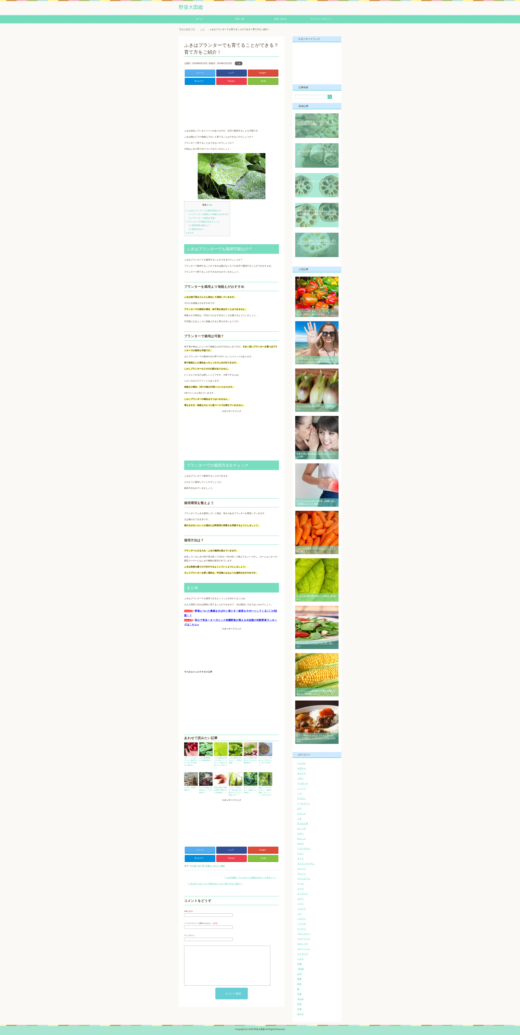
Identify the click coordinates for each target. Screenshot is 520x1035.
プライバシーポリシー (321, 19)
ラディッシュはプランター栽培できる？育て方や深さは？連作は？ (190, 761)
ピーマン (301, 929)
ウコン (300, 853)
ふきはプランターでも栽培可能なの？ (204, 210)
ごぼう (300, 778)
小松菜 (300, 969)
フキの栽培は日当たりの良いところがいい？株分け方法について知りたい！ (220, 763)
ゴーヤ (300, 889)
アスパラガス (303, 848)
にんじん (301, 813)
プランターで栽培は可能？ (202, 218)
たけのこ (301, 798)
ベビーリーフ (303, 939)
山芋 (299, 974)
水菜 (299, 994)
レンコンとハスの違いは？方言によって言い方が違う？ (265, 761)
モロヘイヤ (302, 944)
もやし (300, 833)
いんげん (301, 763)
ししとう (301, 788)
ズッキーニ (302, 894)
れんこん (301, 838)
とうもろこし (303, 803)
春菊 (299, 979)
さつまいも (302, 783)
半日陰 (193, 866)
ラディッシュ (303, 949)
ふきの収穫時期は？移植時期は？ (205, 759)
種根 (222, 866)
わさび (300, 843)
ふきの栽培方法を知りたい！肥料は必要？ (235, 760)
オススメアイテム (306, 863)
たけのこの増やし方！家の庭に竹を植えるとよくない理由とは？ (235, 791)
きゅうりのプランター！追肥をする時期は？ (250, 790)
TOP (189, 29)
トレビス (301, 909)
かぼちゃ (301, 768)
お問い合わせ (280, 19)
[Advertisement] (231, 106)
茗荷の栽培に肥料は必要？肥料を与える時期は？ (220, 790)
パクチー (301, 919)
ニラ (299, 914)
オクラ (300, 858)
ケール (300, 884)
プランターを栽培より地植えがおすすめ (209, 214)
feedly (263, 81)
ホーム (199, 19)
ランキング (302, 954)
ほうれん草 (302, 823)
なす (299, 808)
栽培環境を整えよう (199, 225)
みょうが (301, 828)
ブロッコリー (303, 934)
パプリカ (301, 924)
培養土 (208, 866)
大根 (299, 964)
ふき (238, 63)
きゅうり (301, 773)
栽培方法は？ (196, 229)
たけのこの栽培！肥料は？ (190, 789)
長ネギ (300, 1014)
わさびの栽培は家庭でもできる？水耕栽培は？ (250, 760)
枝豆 (299, 984)
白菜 (299, 1009)
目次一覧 (239, 19)
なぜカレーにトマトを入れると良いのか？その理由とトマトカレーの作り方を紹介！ (316, 738)
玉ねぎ (300, 999)
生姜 (299, 1004)
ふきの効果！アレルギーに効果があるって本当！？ (250, 877)
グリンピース (303, 879)
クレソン (301, 874)
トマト (300, 904)
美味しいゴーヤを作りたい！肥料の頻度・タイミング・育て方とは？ (265, 791)
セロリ (300, 899)
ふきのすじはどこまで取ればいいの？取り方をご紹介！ (215, 884)
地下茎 (201, 866)
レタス (300, 959)
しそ (299, 793)
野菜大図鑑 (191, 7)
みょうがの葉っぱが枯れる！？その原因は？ (205, 790)
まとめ (189, 233)
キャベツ (301, 868)
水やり (216, 866)
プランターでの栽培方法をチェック (203, 221)
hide (209, 205)
